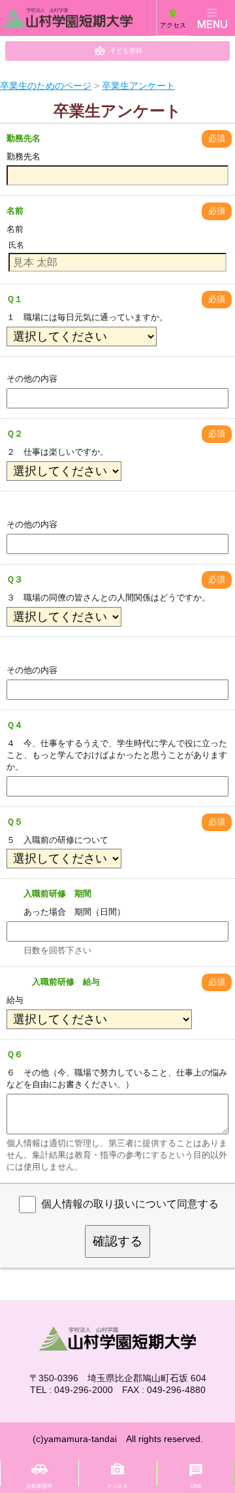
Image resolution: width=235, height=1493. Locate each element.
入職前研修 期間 (49, 893)
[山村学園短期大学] (45, 18)
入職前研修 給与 (53, 982)
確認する (117, 1241)
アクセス (173, 25)
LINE (196, 1486)
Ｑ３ (15, 579)
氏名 (16, 245)
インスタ (117, 1486)
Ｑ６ (15, 1054)
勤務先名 (23, 138)
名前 (15, 211)
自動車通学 (39, 1486)
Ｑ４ (15, 725)
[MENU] (212, 18)
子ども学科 (126, 50)
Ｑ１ (15, 299)
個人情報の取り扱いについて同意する (130, 1203)
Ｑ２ (15, 433)
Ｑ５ (15, 822)
